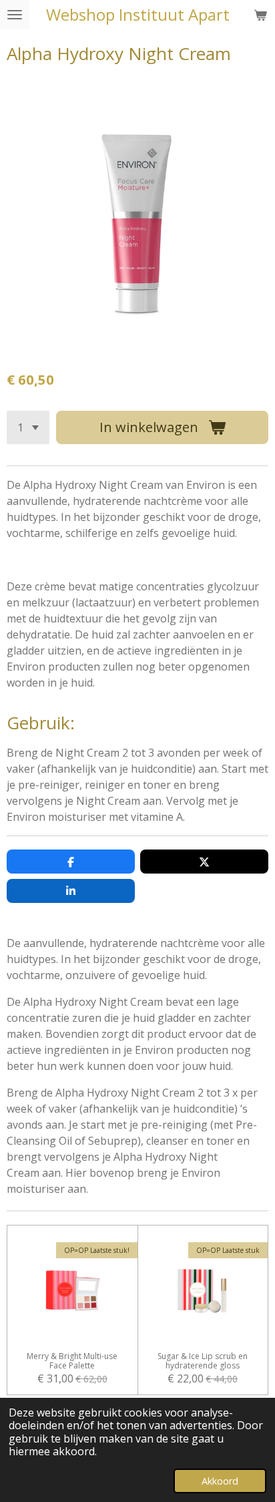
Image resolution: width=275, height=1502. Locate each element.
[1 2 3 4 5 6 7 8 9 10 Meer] (28, 427)
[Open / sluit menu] (14, 14)
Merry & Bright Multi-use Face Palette (72, 1361)
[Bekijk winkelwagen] (260, 14)
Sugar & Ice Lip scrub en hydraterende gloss (203, 1361)
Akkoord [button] (220, 1481)
